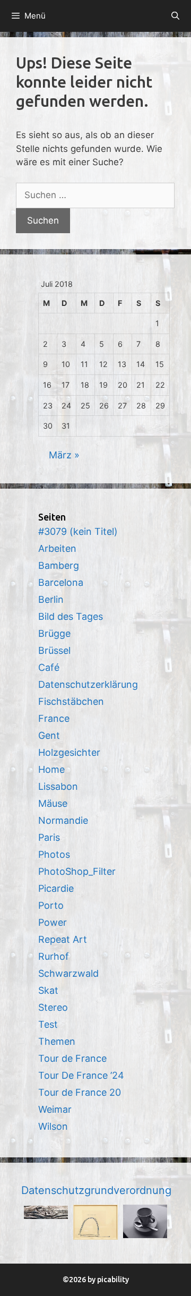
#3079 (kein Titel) (78, 531)
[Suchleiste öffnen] (175, 16)
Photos (54, 854)
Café (48, 667)
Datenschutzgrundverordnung (96, 1190)
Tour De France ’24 (81, 1075)
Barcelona (60, 582)
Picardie (56, 888)
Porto (51, 905)
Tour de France (72, 1058)
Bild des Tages (70, 616)
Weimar (55, 1109)
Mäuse (52, 803)
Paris (49, 837)
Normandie (63, 820)
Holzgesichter (69, 752)
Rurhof (53, 956)
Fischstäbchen (71, 701)
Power (52, 922)
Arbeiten (57, 548)
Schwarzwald (68, 973)
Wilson (53, 1126)
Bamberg (58, 565)
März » (64, 455)
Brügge (54, 633)
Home (51, 769)
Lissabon (58, 786)
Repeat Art (62, 939)
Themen (56, 1041)
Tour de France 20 (79, 1092)
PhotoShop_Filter (77, 871)
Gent (49, 735)
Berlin (51, 599)
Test (48, 1024)
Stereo (53, 1007)
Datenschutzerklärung (88, 684)
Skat (48, 990)
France (54, 718)
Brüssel (54, 650)
